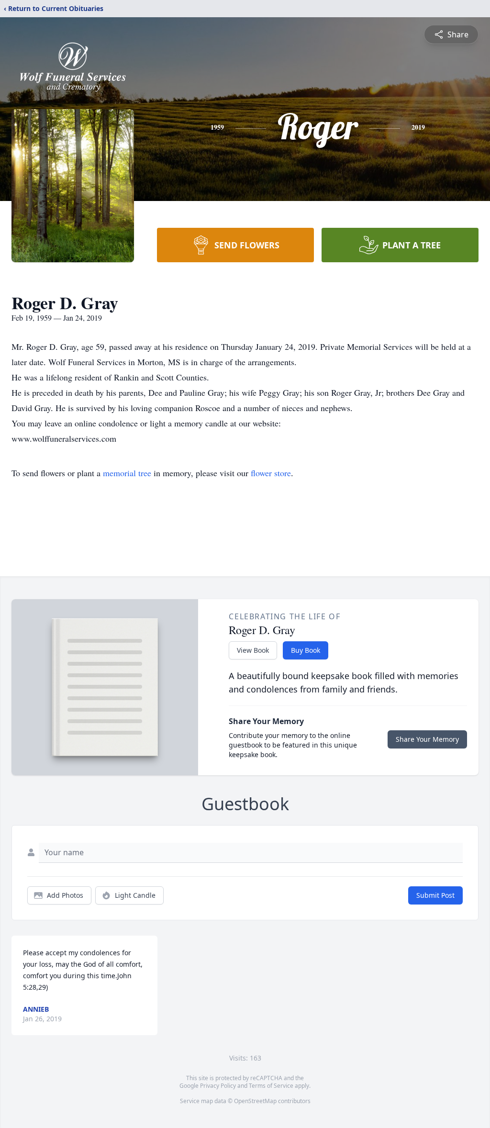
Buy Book (305, 650)
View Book (253, 650)
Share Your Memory (427, 739)
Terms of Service (271, 1086)
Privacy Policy (218, 1086)
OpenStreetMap (255, 1101)
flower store (271, 473)
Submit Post (435, 895)
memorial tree (127, 473)
